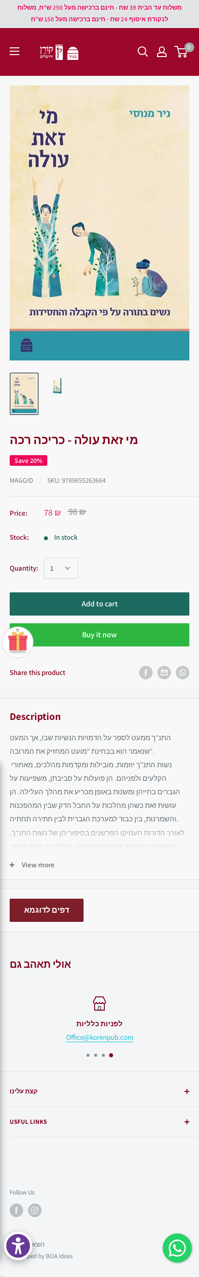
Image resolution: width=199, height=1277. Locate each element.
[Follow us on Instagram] (35, 1210)
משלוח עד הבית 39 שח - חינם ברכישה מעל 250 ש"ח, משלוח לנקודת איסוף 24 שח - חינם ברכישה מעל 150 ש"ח (99, 13)
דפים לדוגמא (46, 910)
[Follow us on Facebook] (16, 1210)
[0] (181, 51)
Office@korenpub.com (99, 1037)
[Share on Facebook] (146, 672)
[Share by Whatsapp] (182, 672)
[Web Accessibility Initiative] (18, 1246)
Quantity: (24, 568)
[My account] (162, 51)
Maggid (21, 480)
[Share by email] (164, 672)
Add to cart (100, 604)
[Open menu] (14, 51)
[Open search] (143, 51)
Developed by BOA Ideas (41, 1256)
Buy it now (99, 635)
